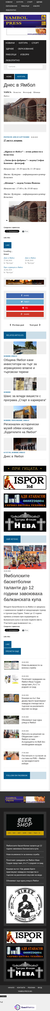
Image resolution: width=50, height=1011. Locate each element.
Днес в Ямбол (9, 258)
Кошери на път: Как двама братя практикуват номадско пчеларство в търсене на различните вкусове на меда (34, 703)
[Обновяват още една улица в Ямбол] (11, 722)
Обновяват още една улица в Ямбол (22, 881)
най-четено (12, 539)
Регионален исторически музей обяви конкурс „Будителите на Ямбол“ (21, 428)
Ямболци (25, 6)
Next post (34, 324)
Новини (9, 2)
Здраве (39, 2)
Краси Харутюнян (21, 137)
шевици (36, 92)
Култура (19, 2)
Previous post (18, 324)
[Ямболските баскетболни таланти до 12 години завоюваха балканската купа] (25, 567)
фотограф (27, 92)
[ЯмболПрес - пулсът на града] (25, 21)
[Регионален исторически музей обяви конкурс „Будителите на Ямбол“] (25, 416)
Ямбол (6, 96)
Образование (11, 6)
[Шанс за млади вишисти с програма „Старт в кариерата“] (25, 388)
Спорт (29, 2)
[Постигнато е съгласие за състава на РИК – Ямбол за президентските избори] (11, 758)
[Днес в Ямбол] (25, 449)
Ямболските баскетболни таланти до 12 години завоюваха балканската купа (23, 587)
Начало (11, 988)
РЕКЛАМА (31, 988)
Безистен (17, 92)
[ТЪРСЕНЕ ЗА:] (25, 66)
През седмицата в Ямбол (13, 267)
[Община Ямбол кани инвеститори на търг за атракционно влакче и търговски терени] (25, 352)
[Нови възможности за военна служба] (11, 667)
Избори (36, 6)
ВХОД (40, 988)
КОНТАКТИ (21, 988)
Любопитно (11, 10)
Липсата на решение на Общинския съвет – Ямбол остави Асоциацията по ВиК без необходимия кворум (33, 739)
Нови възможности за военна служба (22, 854)
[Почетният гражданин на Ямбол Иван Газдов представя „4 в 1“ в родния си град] (11, 681)
